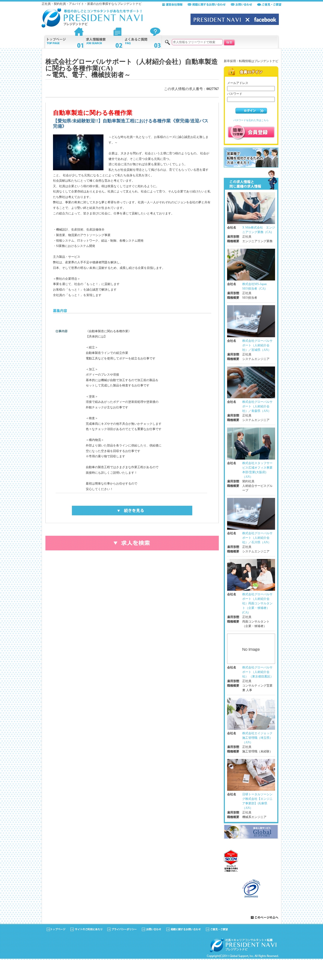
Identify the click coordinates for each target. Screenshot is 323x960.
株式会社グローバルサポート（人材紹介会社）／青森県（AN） (257, 406)
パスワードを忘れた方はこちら (251, 120)
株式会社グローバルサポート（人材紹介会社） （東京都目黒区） (257, 672)
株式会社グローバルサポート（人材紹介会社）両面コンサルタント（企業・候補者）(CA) (257, 603)
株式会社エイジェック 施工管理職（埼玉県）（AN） (259, 737)
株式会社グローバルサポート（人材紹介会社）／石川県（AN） (257, 537)
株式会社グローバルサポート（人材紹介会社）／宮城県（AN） (257, 345)
